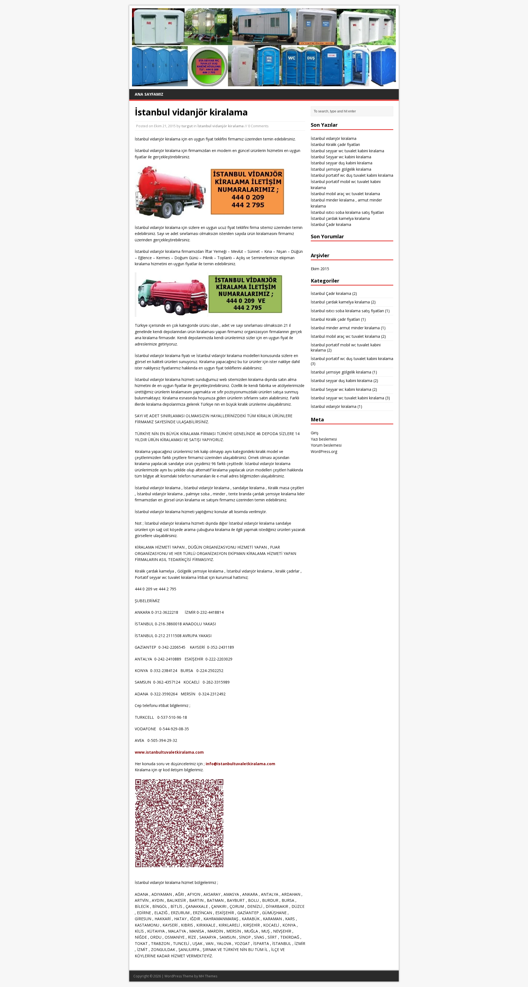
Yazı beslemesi (324, 439)
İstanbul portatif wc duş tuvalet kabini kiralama (352, 175)
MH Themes (208, 976)
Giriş (314, 432)
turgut (187, 125)
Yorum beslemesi (326, 445)
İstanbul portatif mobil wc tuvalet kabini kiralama (346, 347)
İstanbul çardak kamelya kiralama (340, 218)
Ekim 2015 (320, 268)
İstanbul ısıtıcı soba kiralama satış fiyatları (347, 212)
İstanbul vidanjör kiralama (220, 125)
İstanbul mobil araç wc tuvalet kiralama (345, 193)
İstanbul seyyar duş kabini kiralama (341, 162)
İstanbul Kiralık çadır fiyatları (335, 144)
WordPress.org (324, 451)
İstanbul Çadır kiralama (331, 224)
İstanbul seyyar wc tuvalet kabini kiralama (347, 150)
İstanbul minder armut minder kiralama (345, 327)
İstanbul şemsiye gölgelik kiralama (341, 169)
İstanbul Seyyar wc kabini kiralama (341, 156)
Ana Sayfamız (149, 94)
